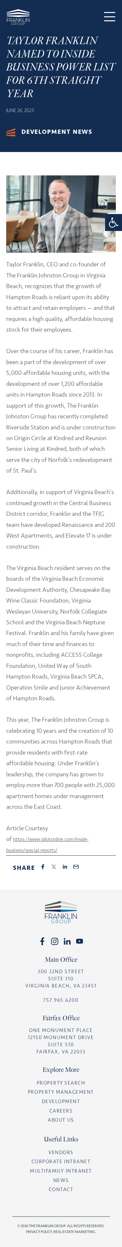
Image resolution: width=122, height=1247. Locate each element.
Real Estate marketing (74, 1231)
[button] (113, 222)
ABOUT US (61, 1120)
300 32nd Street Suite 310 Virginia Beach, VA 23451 (61, 979)
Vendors (61, 1152)
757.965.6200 (61, 1000)
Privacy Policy (39, 1231)
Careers (61, 1111)
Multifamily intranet (61, 1171)
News (61, 1180)
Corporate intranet (61, 1161)
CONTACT (61, 1189)
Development (61, 1101)
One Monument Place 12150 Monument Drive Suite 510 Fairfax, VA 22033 (61, 1041)
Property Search (61, 1083)
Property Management (61, 1092)
